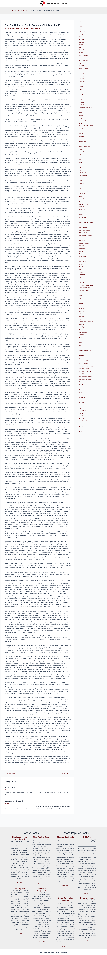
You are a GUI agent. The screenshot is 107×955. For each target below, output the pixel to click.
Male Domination (83, 233)
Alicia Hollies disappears (41, 890)
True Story (81, 402)
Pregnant (81, 311)
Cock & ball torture (84, 76)
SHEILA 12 (87, 837)
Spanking (81, 347)
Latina (80, 212)
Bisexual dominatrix (65, 837)
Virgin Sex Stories (84, 410)
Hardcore (81, 186)
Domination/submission (85, 107)
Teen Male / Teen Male (85, 371)
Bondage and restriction (85, 60)
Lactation (81, 206)
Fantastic (81, 136)
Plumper (81, 303)
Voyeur (81, 415)
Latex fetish (82, 209)
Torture (81, 387)
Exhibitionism (82, 120)
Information (82, 199)
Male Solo (81, 238)
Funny (80, 167)
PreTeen (81, 314)
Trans (80, 392)
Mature (81, 259)
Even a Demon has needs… (65, 899)
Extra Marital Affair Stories (86, 125)
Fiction (80, 157)
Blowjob (81, 52)
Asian (80, 26)
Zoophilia (81, 434)
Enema (80, 112)
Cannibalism (82, 71)
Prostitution (82, 316)
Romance (81, 329)
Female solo (82, 149)
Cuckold (81, 89)
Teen (80, 358)
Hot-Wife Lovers (83, 191)
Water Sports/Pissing (84, 421)
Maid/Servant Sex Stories (86, 222)
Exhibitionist (82, 123)
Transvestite (82, 400)
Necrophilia (82, 274)
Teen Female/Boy (83, 363)
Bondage (38, 28)
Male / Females (83, 227)
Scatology (81, 334)
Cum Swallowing (83, 91)
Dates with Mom (87, 898)
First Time (81, 159)
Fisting (80, 162)
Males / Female (83, 246)
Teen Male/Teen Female (85, 376)
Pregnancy (82, 308)
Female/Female (83, 152)
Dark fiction (82, 94)
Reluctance (82, 324)
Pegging (81, 298)
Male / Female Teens (84, 225)
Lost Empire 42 (20, 889)
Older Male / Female (84, 290)
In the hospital (10, 787)
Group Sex (82, 183)
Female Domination (84, 144)
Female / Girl (82, 141)
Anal (80, 24)
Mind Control (82, 261)
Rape (80, 319)
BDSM (80, 37)
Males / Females (83, 248)
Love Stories (82, 219)
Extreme (81, 128)
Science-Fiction (83, 340)
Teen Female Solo (83, 361)
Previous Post (12, 773)
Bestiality (81, 39)
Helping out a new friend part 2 (20, 838)
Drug (80, 110)
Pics (80, 300)
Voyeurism (81, 418)
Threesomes (82, 384)
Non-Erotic (82, 282)
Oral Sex (81, 293)
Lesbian (81, 214)
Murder (81, 269)
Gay (80, 170)
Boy (80, 63)
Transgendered (83, 395)
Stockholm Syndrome (85, 350)
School (80, 337)
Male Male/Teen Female (85, 235)
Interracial (81, 201)
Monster (81, 264)
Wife (80, 423)
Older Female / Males (84, 287)
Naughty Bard (82, 272)
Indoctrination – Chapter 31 (14, 801)
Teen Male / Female (84, 368)
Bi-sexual (81, 42)
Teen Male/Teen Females (85, 379)
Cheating (81, 73)
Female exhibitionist (84, 146)
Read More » (19, 882)
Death (80, 97)
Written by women (84, 428)
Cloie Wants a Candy (41, 837)
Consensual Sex (83, 81)
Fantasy (81, 138)
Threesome (82, 381)
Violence (81, 405)
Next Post (64, 773)
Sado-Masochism (83, 332)
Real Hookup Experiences (86, 321)
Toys (80, 389)
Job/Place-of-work (84, 204)
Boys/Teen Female (84, 68)
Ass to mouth (82, 29)
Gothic (80, 178)
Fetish (80, 154)
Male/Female (82, 240)
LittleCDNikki (82, 217)
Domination (82, 105)
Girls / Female (82, 172)
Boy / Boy (81, 65)
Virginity (81, 413)
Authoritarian (82, 34)
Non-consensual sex (84, 280)
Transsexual (82, 397)
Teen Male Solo (83, 374)
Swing (80, 353)
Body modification (84, 55)
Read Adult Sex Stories (56, 3)
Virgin (80, 408)
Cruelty (81, 86)
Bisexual (81, 44)
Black (80, 47)
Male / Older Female (84, 230)
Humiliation (82, 193)
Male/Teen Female (84, 243)
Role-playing (82, 327)
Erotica (81, 115)
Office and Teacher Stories (86, 285)
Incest (80, 196)
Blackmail (81, 50)
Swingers (81, 355)
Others (80, 295)
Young (80, 431)
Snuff (80, 345)
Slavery (81, 342)
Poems (80, 306)
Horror (80, 188)
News (80, 277)
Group (80, 180)
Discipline (81, 102)
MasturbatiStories (83, 256)
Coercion (81, 78)
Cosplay (81, 84)
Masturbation (82, 253)
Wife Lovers (82, 426)
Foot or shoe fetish (84, 165)
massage (81, 251)
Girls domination (83, 175)
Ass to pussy (82, 31)
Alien (80, 21)
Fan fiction (82, 131)
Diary (80, 99)
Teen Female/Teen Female (86, 366)
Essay (80, 118)
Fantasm (81, 133)
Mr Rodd (81, 267)
